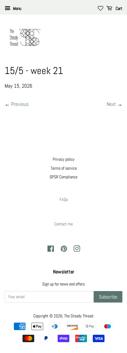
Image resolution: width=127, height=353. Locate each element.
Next (111, 104)
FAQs (63, 199)
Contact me (63, 224)
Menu (16, 8)
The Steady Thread (78, 316)
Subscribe (108, 297)
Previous (20, 104)
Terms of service (64, 168)
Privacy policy (64, 159)
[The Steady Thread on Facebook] (50, 250)
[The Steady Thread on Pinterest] (63, 250)
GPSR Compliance (63, 177)
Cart (118, 8)
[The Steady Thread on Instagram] (76, 250)
